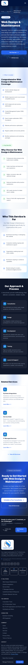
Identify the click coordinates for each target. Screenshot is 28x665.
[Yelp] (18, 564)
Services (9, 11)
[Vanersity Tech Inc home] (14, 545)
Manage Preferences (8, 662)
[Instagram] (12, 564)
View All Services (15, 454)
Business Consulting (8, 615)
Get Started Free (20, 529)
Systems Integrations (8, 584)
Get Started (12, 52)
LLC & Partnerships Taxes (9, 604)
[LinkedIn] (2, 564)
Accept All (19, 662)
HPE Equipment (6, 618)
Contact (5, 633)
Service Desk (6, 587)
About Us (5, 628)
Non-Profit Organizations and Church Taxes (14, 606)
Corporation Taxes (7, 601)
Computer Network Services (10, 594)
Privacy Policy (6, 635)
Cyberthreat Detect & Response (11, 591)
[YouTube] (15, 564)
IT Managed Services (8, 589)
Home (2, 11)
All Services (15, 58)
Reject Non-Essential (8, 658)
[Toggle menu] (25, 3)
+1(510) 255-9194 (8, 529)
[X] (5, 564)
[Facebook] (8, 564)
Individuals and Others (8, 609)
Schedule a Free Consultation (13, 500)
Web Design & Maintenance (10, 582)
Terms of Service (7, 638)
